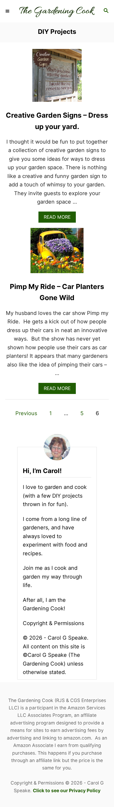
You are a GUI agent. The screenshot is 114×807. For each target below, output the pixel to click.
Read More (59, 218)
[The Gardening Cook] (57, 11)
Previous (26, 413)
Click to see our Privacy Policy (66, 790)
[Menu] (8, 11)
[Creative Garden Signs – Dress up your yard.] (57, 78)
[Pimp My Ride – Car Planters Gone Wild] (57, 253)
